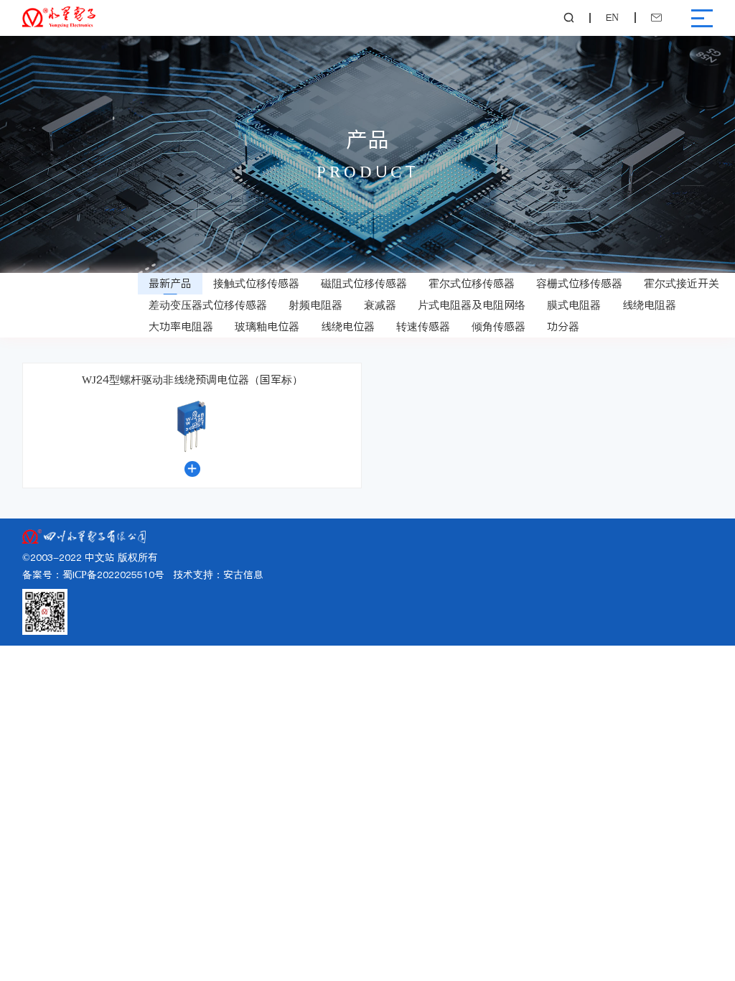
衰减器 (380, 304)
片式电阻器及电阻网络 (471, 304)
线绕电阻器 (649, 304)
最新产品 (170, 283)
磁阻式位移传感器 (364, 283)
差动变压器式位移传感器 (208, 304)
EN (612, 18)
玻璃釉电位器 (267, 326)
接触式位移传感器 (256, 283)
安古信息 (243, 575)
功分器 (563, 326)
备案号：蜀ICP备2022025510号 (93, 575)
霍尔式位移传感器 (472, 283)
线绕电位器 (348, 326)
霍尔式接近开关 (681, 283)
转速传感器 (423, 326)
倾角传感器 (498, 326)
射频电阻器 (315, 304)
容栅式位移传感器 (579, 283)
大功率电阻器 (181, 326)
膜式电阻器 (574, 304)
